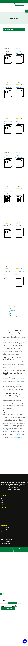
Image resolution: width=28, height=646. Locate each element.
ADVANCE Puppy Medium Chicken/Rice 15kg (8, 273)
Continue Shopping (8, 608)
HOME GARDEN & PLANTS (7, 510)
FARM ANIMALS (4, 518)
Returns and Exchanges (6, 529)
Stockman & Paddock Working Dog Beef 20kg (19, 273)
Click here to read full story (14, 489)
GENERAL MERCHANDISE (6, 522)
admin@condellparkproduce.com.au (15, 437)
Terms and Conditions (5, 533)
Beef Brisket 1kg (6, 53)
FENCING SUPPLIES (5, 520)
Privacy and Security (5, 527)
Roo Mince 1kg (6, 157)
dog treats (5, 383)
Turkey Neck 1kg (6, 227)
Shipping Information (5, 531)
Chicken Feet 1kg (18, 53)
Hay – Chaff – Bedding (5, 516)
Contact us (3, 504)
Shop (2, 502)
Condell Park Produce (7, 343)
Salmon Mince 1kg (18, 157)
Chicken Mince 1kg (18, 87)
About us (3, 500)
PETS (2, 512)
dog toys (20, 381)
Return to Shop (12, 602)
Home (2, 498)
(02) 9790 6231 (20, 434)
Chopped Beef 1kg (7, 87)
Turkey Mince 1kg (18, 227)
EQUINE (2, 514)
